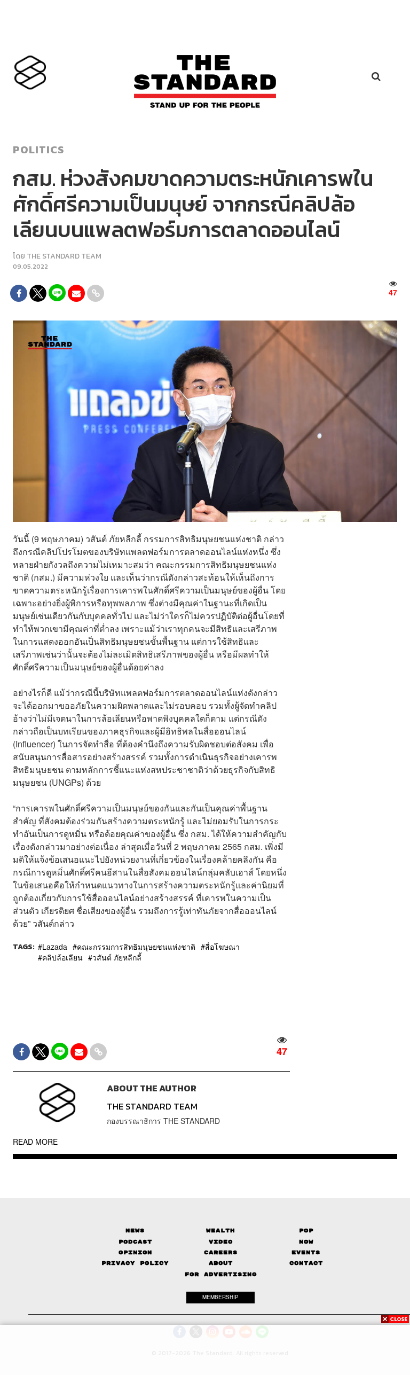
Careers (221, 1252)
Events (305, 1252)
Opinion (135, 1252)
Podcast (135, 1242)
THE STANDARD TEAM (64, 256)
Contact (306, 1263)
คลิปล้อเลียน (62, 957)
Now (306, 1242)
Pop (306, 1230)
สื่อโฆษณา (222, 946)
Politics (38, 150)
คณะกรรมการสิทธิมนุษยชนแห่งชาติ (136, 946)
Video (221, 1242)
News (135, 1230)
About (221, 1263)
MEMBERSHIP (220, 1297)
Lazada (54, 946)
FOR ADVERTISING (221, 1274)
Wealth (220, 1230)
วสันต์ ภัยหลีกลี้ (116, 957)
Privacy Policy (135, 1263)
